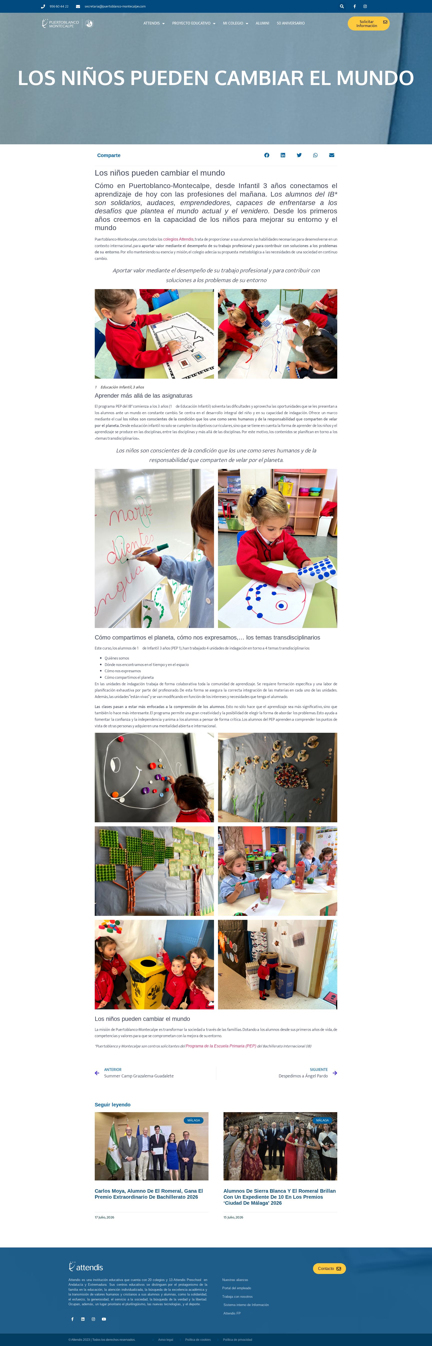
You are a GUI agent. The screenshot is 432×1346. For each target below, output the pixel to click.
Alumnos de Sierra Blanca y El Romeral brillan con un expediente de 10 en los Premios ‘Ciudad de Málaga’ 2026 (280, 1197)
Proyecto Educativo (191, 23)
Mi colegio (233, 23)
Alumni (262, 23)
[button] (342, 6)
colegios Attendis (178, 239)
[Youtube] (104, 1319)
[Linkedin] (82, 1319)
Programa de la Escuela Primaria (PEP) (221, 1046)
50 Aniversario (291, 23)
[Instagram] (365, 6)
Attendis (152, 23)
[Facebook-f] (354, 6)
